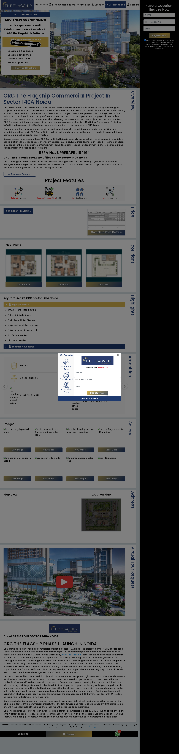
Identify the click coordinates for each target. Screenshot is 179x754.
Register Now (97, 393)
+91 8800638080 (90, 398)
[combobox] (77, 379)
